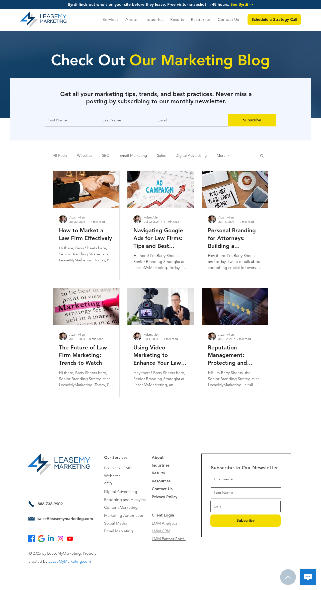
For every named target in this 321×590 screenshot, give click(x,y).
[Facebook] (31, 538)
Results (158, 473)
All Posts (60, 155)
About (158, 457)
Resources (161, 481)
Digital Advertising (191, 155)
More (221, 155)
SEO (106, 155)
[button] (274, 19)
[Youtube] (69, 538)
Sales (161, 155)
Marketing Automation (124, 515)
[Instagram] (60, 538)
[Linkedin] (50, 538)
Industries (161, 465)
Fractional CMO (118, 468)
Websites (84, 155)
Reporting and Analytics (125, 499)
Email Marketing (133, 155)
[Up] (288, 577)
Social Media (115, 523)
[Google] (41, 538)
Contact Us (162, 488)
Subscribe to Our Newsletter (244, 468)
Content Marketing (121, 507)
